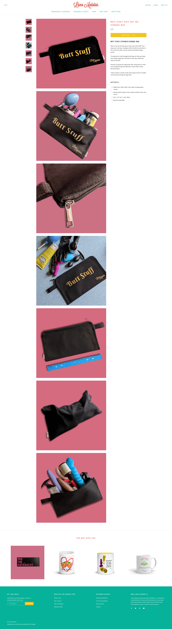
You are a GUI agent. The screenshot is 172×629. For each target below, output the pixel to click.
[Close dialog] (118, 294)
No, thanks (97, 330)
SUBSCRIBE (98, 321)
